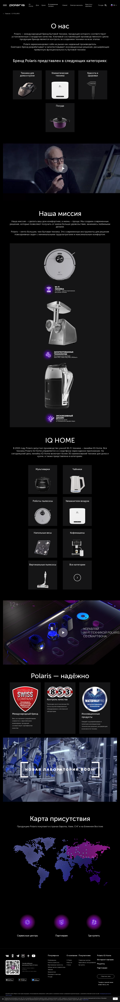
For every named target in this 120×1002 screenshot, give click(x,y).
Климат (64, 5)
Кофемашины (52, 960)
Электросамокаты (76, 5)
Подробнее (85, 999)
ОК (115, 998)
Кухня (43, 5)
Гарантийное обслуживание (87, 962)
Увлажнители (52, 972)
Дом (37, 5)
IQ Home (31, 5)
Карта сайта (9, 995)
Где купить (82, 965)
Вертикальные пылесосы (55, 965)
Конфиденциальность (105, 993)
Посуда (100, 5)
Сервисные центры (84, 960)
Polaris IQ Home (104, 955)
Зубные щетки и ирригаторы (56, 967)
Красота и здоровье (88, 5)
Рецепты (101, 964)
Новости (69, 962)
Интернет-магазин (105, 959)
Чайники (50, 969)
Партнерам (102, 968)
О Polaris (69, 960)
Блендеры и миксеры (54, 974)
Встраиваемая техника (53, 5)
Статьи (69, 965)
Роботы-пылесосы (53, 962)
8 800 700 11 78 (103, 984)
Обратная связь (106, 976)
